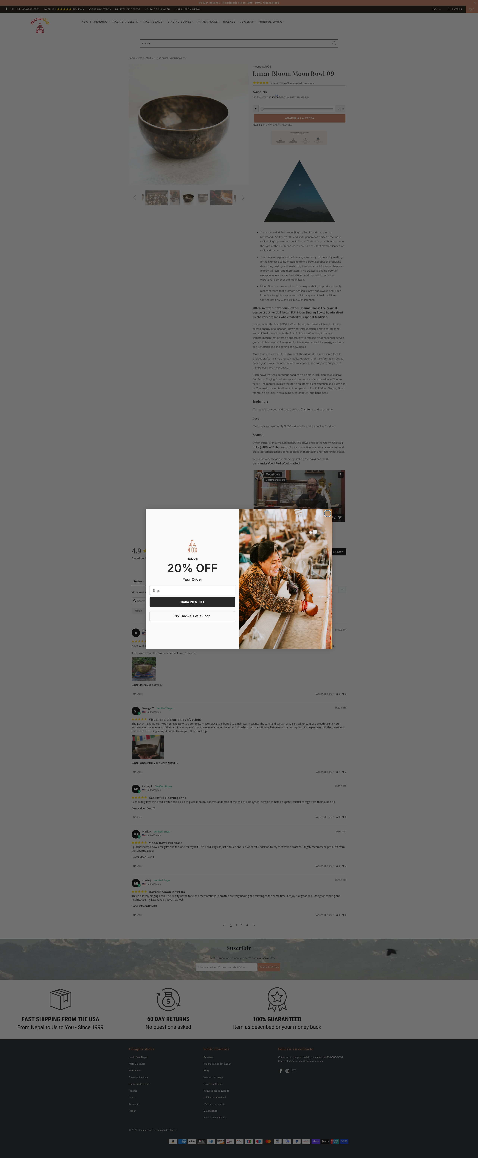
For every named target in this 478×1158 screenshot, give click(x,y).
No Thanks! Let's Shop (192, 616)
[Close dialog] (327, 513)
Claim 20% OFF (192, 602)
